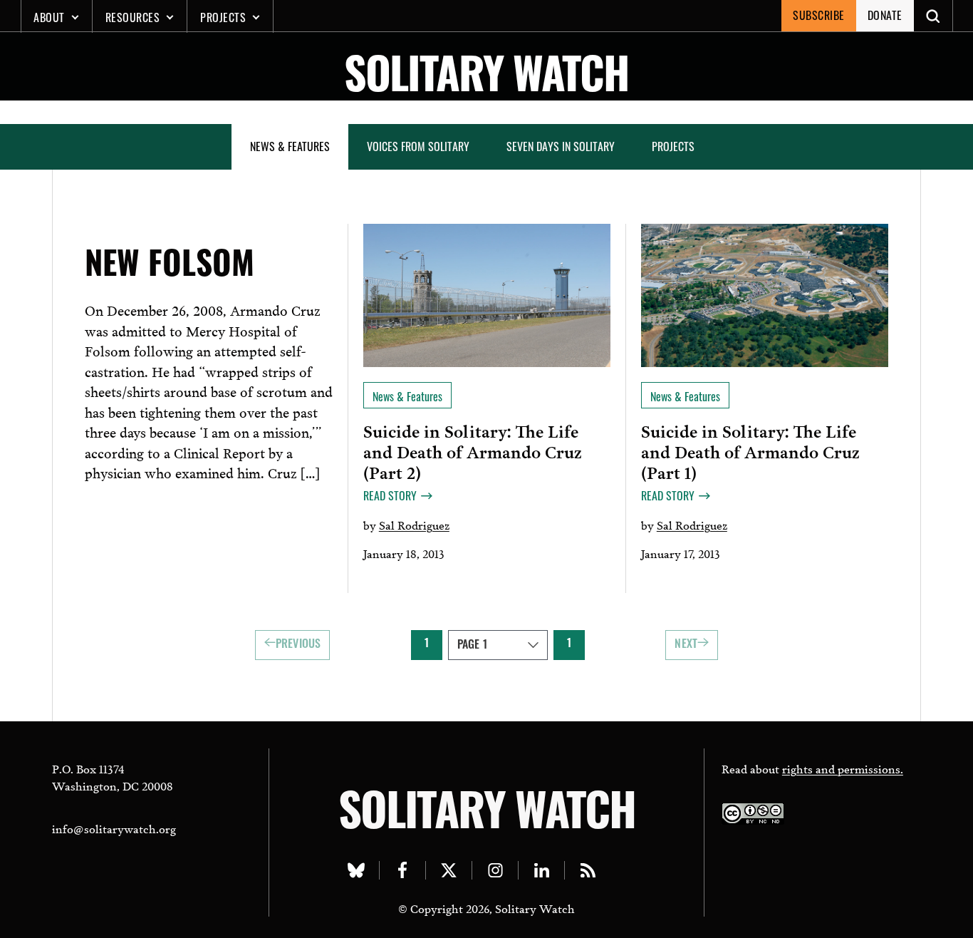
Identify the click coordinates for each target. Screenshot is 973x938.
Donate (885, 15)
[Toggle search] (933, 15)
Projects (223, 17)
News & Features (290, 146)
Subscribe (819, 15)
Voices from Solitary (418, 146)
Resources (132, 17)
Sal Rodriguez (414, 524)
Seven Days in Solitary (560, 146)
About (49, 17)
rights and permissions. (842, 768)
